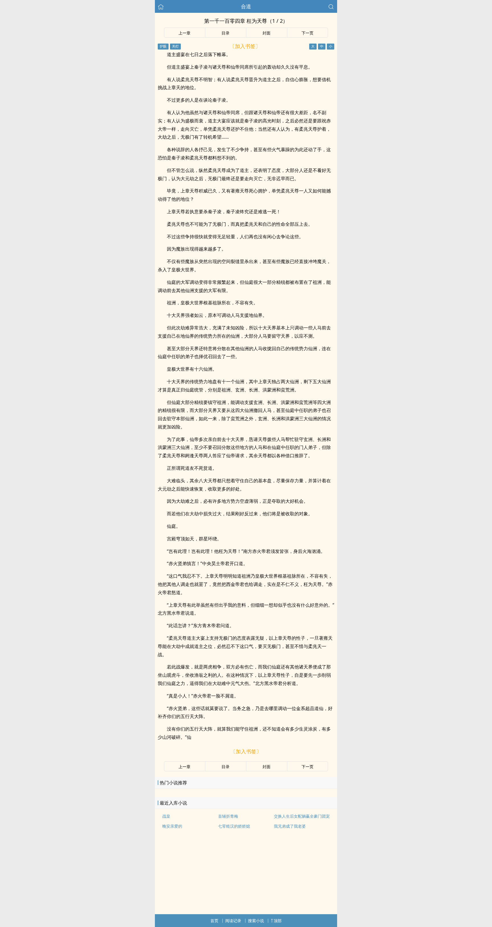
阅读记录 (233, 920)
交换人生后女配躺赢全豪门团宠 (302, 816)
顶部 (278, 920)
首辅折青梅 (228, 816)
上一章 (184, 33)
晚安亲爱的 (172, 826)
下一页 (307, 33)
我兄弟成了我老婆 (290, 826)
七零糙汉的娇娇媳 (234, 826)
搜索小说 (256, 920)
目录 (225, 33)
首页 (214, 920)
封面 (266, 33)
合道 (246, 6)
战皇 (166, 816)
